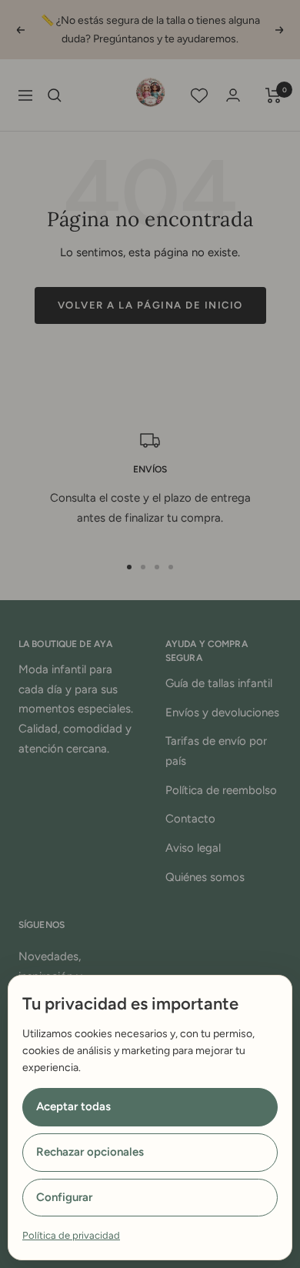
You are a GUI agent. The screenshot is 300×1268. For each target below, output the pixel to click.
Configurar (64, 1197)
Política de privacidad (71, 1235)
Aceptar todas (73, 1106)
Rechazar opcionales (90, 1152)
